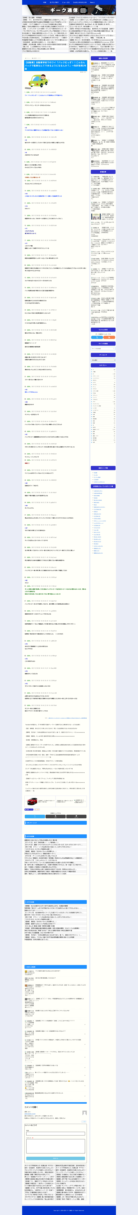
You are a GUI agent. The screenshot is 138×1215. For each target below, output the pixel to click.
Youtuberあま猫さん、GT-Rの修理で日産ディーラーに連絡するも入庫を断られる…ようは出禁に (52, 724)
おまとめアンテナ (97, 513)
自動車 (37, 809)
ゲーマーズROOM (97, 477)
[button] (56, 816)
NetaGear (96, 497)
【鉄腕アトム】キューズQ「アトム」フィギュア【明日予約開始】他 (44, 778)
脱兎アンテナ (96, 550)
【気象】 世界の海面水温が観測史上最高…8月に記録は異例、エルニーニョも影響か (52, 928)
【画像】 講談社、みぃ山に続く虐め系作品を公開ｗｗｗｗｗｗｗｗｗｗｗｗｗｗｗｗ (50, 736)
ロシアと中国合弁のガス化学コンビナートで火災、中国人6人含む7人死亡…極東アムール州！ (45, 35)
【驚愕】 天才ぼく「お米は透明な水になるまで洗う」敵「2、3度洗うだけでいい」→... (53, 935)
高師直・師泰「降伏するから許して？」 (38, 1174)
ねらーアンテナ (97, 532)
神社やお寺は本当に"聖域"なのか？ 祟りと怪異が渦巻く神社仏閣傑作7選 (48, 930)
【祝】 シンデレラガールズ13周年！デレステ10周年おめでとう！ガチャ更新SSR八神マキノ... (45, 28)
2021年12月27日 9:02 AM (30, 1113)
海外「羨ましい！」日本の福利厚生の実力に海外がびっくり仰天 (45, 873)
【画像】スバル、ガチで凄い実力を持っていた (40, 1188)
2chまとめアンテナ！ (98, 490)
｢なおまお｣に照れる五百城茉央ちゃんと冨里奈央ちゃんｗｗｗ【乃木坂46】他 (92, 42)
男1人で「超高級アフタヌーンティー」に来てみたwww (40, 1176)
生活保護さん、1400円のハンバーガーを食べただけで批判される (40, 1190)
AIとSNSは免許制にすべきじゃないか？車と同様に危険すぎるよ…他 (91, 31)
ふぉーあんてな (97, 534)
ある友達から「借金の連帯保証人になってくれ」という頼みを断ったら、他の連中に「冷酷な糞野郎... (45, 33)
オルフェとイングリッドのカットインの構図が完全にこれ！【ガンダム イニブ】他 (92, 22)
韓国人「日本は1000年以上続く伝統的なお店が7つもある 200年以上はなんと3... (51, 869)
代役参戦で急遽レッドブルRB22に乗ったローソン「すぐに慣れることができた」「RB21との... (45, 40)
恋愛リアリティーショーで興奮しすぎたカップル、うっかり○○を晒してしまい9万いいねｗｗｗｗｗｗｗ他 (55, 783)
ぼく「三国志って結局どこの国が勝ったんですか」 (41, 867)
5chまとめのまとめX (98, 493)
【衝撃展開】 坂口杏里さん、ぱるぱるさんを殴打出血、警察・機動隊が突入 (71, 1190)
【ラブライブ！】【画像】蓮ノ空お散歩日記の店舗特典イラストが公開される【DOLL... (40, 1197)
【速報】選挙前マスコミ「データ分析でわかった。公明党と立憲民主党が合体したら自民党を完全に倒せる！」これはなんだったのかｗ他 (55, 746)
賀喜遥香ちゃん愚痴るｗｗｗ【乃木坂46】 (69, 1194)
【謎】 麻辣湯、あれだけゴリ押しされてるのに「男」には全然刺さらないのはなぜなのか (51, 728)
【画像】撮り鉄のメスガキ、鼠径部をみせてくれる (71, 1192)
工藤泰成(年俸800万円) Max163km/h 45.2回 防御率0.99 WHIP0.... (90, 24)
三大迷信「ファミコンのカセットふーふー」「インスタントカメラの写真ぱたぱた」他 (92, 17)
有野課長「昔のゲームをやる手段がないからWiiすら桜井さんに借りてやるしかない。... (53, 908)
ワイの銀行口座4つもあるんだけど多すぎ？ (39, 1185)
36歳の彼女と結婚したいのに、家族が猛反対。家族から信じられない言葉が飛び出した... (40, 1172)
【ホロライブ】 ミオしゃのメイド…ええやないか (41, 860)
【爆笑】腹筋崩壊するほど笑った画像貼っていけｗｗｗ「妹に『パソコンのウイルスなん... (71, 1176)
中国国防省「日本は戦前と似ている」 (37, 939)
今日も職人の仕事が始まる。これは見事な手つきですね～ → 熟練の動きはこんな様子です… (45, 37)
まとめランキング (97, 541)
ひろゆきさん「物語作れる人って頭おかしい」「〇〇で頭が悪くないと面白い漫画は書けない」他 (92, 46)
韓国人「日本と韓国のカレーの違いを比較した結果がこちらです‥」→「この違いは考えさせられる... (45, 26)
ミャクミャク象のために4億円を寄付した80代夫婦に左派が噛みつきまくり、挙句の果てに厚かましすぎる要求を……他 (55, 789)
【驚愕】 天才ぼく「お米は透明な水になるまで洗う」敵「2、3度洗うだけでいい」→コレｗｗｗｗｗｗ (55, 732)
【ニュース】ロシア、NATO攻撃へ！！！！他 (83, 26)
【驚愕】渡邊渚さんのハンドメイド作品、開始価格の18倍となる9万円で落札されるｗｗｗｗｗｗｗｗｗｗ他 (55, 773)
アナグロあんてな (97, 509)
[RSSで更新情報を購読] (109, 337)
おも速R (95, 472)
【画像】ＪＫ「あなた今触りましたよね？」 (70, 1197)
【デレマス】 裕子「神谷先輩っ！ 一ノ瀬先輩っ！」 (42, 842)
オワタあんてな (97, 516)
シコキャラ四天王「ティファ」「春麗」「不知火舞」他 (87, 37)
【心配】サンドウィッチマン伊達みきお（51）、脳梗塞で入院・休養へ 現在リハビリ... (71, 1185)
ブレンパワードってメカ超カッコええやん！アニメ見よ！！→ (40, 1170)
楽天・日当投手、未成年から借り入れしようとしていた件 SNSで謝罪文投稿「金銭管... (40, 1168)
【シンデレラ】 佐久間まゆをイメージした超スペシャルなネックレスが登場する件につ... (54, 912)
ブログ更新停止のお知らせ (30, 51)
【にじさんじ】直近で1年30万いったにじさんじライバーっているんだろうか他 (92, 35)
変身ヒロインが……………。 (34, 910)
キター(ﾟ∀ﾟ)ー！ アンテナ (100, 520)
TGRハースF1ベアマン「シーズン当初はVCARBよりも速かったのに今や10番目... (50, 862)
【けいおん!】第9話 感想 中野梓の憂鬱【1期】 (40, 926)
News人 (95, 504)
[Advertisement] (56, 887)
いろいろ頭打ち (61, 1183)
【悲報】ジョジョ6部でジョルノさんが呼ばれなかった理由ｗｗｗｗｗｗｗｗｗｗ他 (92, 20)
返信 (84, 1121)
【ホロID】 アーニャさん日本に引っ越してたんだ (41, 856)
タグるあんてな (97, 525)
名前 (27, 1130)
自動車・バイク (29, 809)
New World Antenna (98, 500)
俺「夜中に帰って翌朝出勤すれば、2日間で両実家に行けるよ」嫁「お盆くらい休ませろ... (54, 864)
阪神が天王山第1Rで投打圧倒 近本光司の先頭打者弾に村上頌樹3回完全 (71, 1165)
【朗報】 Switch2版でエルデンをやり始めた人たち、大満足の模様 (46, 906)
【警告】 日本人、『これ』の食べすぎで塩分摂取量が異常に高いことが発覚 (49, 937)
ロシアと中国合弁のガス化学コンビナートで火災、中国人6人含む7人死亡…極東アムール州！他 (92, 44)
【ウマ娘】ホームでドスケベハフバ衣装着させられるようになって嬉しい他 (92, 49)
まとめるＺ (96, 543)
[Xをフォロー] (97, 337)
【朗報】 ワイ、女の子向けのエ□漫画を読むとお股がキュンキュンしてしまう (45, 20)
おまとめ (96, 511)
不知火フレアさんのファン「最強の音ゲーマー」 (40, 853)
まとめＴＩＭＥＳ (97, 536)
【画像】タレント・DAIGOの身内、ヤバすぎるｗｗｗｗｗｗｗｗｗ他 (91, 40)
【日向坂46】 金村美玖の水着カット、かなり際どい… (39, 42)
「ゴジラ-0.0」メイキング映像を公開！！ (38, 849)
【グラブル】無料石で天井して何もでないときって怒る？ (40, 1194)
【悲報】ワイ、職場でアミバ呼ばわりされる (39, 1181)
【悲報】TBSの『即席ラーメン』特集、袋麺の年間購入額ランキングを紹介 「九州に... (71, 1199)
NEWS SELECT (96, 502)
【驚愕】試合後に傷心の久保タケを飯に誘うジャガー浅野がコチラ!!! (40, 1179)
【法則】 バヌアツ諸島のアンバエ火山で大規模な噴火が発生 (42, 24)
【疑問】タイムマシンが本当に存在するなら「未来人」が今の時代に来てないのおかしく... (71, 1181)
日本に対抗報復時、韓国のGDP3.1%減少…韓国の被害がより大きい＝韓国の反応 (50, 871)
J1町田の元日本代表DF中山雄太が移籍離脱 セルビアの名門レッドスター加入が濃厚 (45, 22)
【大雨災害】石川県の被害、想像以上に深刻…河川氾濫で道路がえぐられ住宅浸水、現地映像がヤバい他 (55, 751)
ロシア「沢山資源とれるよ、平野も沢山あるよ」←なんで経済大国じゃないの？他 (49, 768)
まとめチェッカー (97, 539)
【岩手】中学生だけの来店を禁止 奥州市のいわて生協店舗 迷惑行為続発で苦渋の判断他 (92, 28)
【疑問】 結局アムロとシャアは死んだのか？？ (40, 924)
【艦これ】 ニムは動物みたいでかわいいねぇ (37, 46)
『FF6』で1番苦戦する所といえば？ (36, 1192)
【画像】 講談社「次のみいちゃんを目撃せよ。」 (41, 851)
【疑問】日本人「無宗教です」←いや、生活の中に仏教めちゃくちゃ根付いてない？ (71, 1188)
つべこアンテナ (97, 527)
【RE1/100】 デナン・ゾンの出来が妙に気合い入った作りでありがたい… (48, 847)
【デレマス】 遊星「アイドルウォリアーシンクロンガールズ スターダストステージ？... (54, 844)
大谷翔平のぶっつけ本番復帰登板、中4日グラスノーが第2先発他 (43, 761)
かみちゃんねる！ (97, 518)
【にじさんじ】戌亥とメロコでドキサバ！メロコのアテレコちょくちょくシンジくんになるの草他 (53, 764)
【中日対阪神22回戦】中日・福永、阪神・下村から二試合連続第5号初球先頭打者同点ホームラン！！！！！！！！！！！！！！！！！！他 (52, 756)
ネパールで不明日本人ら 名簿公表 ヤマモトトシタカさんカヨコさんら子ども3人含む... (40, 1165)
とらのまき (96, 479)
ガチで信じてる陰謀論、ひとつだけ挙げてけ (39, 932)
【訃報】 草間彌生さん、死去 (34, 740)
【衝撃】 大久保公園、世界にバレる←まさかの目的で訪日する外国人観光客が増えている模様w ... (45, 44)
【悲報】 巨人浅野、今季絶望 (32, 17)
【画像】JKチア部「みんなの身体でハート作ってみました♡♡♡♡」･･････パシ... (71, 1179)
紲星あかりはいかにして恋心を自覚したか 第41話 (38, 49)
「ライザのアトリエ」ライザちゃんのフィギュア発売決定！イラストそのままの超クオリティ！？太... (45, 31)
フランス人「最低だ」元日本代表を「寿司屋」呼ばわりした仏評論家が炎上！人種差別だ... (54, 858)
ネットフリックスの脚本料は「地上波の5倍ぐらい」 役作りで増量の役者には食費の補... (40, 1199)
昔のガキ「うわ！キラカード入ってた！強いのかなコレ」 (43, 915)
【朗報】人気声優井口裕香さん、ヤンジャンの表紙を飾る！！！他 (90, 51)
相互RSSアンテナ (97, 548)
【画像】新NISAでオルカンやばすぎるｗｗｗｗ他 (85, 33)
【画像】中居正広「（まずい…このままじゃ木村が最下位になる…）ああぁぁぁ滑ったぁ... (40, 1183)
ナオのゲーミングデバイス (99, 481)
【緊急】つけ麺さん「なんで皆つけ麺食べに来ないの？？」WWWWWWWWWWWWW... (71, 1174)
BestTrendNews (97, 495)
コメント (29, 1138)
